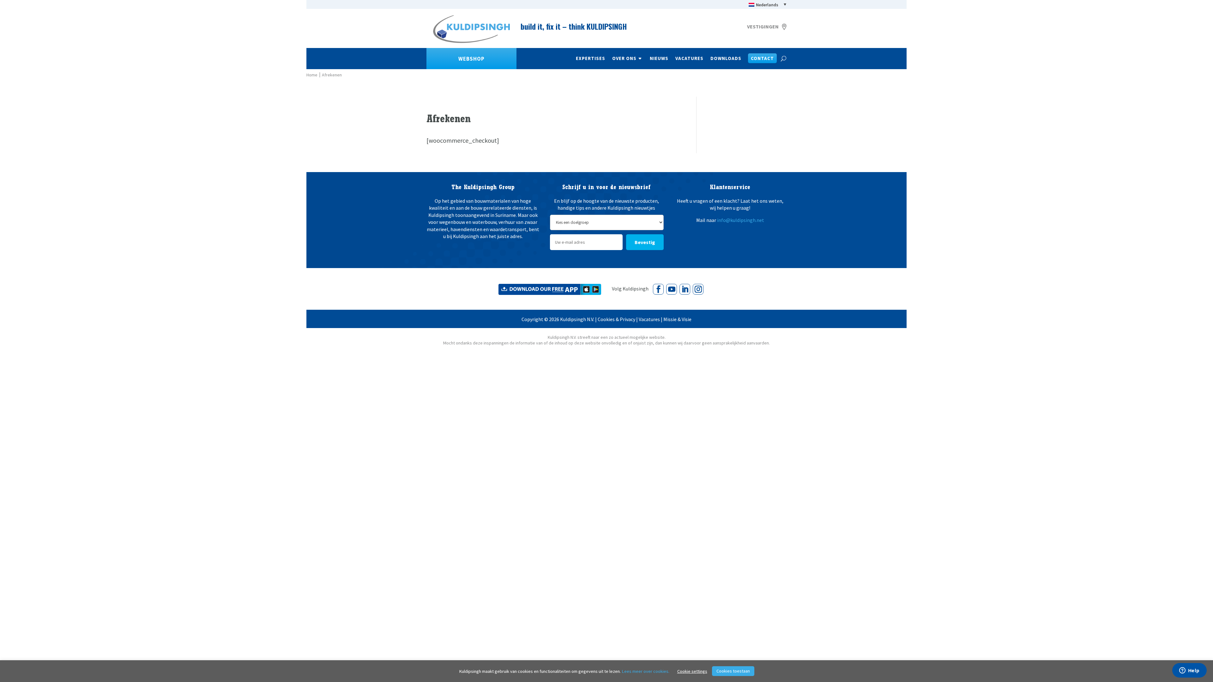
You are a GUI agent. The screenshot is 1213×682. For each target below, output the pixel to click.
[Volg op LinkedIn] (684, 289)
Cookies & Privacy (616, 319)
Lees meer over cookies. (645, 671)
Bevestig (645, 242)
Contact (762, 58)
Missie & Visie (677, 319)
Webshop (471, 58)
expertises (590, 58)
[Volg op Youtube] (671, 289)
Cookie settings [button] (692, 671)
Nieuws (659, 58)
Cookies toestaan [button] (733, 671)
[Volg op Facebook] (658, 289)
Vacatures (689, 58)
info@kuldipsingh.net (740, 220)
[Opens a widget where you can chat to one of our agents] (1189, 671)
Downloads (725, 58)
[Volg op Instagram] (698, 289)
